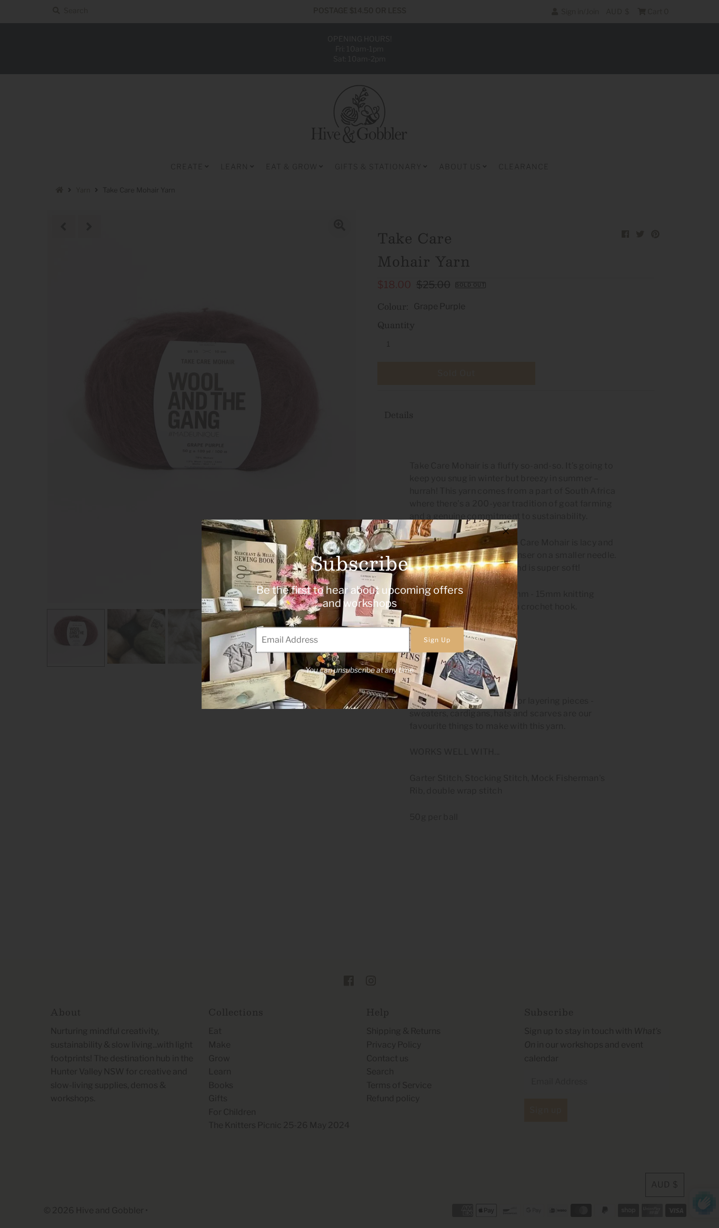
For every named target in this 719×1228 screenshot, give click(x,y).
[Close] (505, 531)
